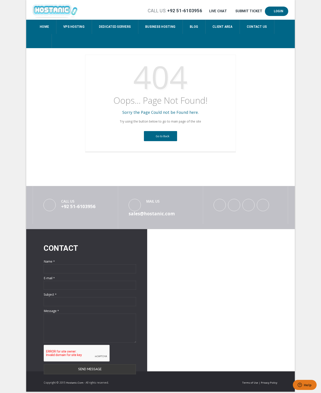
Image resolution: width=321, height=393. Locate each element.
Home (44, 26)
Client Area (222, 26)
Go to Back (161, 136)
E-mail (49, 278)
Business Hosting (160, 26)
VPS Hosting (74, 26)
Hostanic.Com (74, 382)
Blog (194, 26)
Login (277, 11)
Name (49, 261)
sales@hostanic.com (152, 214)
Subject (50, 294)
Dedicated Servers (115, 26)
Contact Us (257, 26)
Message (51, 311)
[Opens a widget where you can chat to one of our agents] (305, 385)
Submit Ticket (248, 11)
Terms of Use (250, 382)
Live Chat (218, 11)
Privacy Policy (269, 382)
